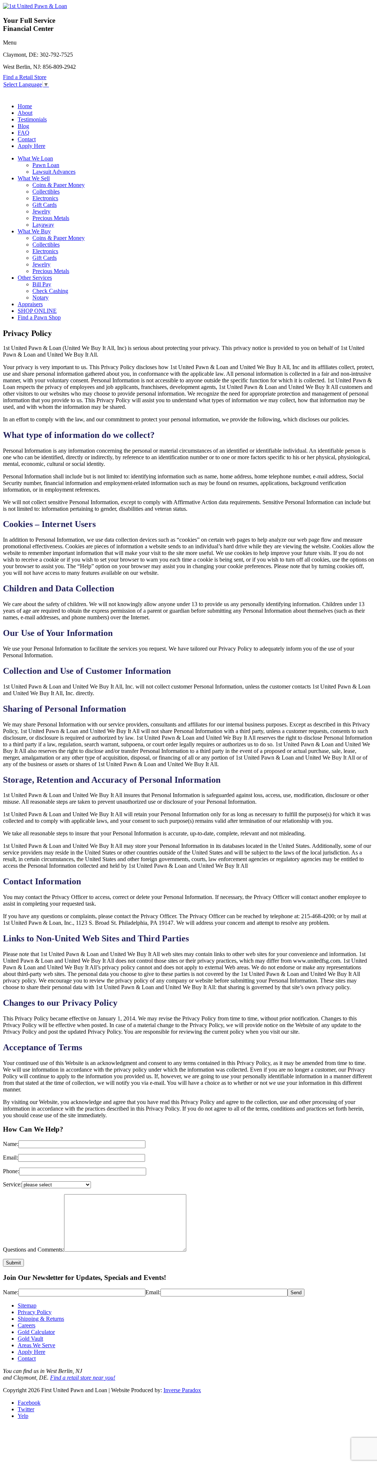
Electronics (45, 198)
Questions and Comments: (33, 1249)
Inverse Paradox (182, 1390)
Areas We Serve (36, 1345)
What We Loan (35, 158)
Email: (10, 1157)
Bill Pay (41, 284)
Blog (23, 126)
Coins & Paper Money (58, 185)
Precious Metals (50, 218)
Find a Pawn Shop (39, 317)
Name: (10, 1144)
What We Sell (34, 178)
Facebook (29, 1402)
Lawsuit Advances (53, 172)
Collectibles (46, 191)
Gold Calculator (36, 1332)
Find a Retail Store (24, 77)
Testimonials (32, 119)
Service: (12, 1184)
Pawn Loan (45, 165)
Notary (40, 297)
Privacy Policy (35, 1312)
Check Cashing (50, 291)
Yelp (23, 1416)
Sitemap (27, 1305)
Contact (27, 139)
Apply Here (31, 146)
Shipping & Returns (41, 1319)
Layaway (43, 225)
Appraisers (30, 304)
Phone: (11, 1171)
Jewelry (41, 211)
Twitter (26, 1409)
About (25, 113)
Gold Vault (30, 1338)
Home (25, 106)
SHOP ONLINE (37, 311)
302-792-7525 (56, 55)
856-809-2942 (59, 67)
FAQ (23, 133)
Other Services (35, 278)
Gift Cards (44, 205)
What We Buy (34, 231)
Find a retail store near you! (82, 1377)
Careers (26, 1325)
